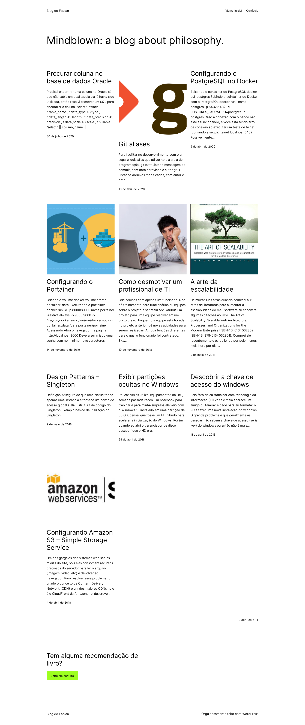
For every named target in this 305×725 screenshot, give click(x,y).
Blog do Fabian (58, 11)
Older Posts (248, 620)
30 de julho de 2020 (60, 136)
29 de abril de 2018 (132, 439)
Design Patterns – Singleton (73, 380)
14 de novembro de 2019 (63, 349)
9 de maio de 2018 (203, 354)
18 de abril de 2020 (132, 189)
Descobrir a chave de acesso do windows (221, 380)
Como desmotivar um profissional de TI (150, 285)
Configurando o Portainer (70, 285)
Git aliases (134, 144)
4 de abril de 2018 (59, 602)
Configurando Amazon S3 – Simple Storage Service (80, 540)
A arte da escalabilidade (211, 285)
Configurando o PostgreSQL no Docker (224, 77)
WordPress (250, 714)
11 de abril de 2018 (203, 434)
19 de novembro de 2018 (135, 349)
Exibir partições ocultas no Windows (148, 380)
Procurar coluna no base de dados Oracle (79, 77)
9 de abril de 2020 (202, 146)
